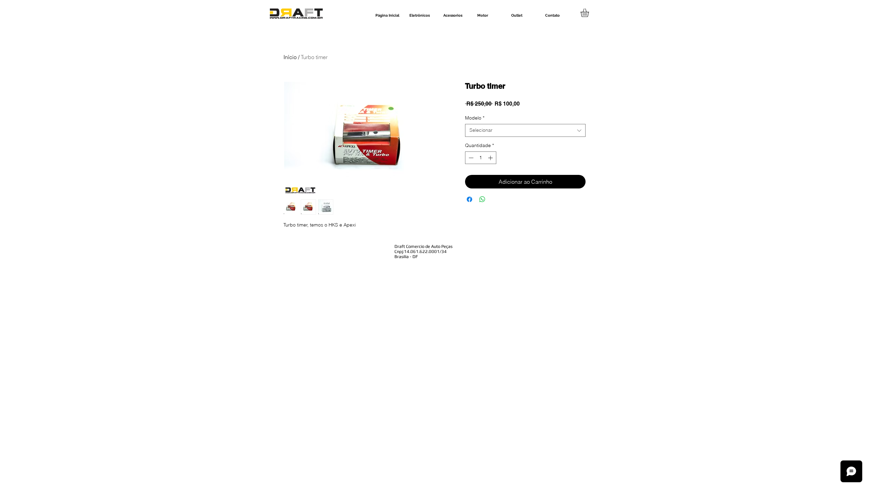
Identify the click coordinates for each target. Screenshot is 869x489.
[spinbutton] (481, 158)
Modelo (474, 118)
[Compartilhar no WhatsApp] (482, 199)
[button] (589, 12)
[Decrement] (470, 158)
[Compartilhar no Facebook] (469, 199)
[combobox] (525, 130)
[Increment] (491, 158)
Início (290, 57)
